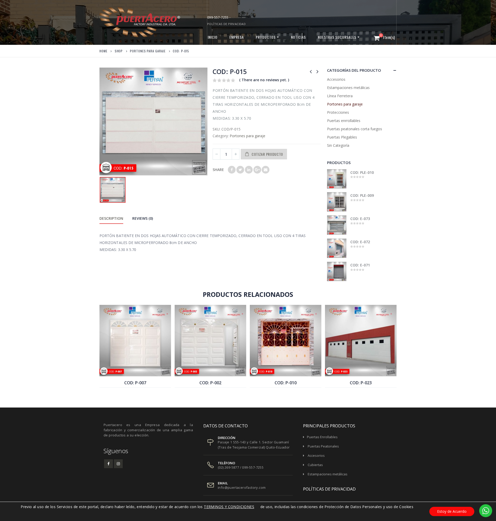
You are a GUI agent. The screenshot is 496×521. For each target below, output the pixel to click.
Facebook (232, 170)
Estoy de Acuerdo (452, 511)
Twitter (240, 170)
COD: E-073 (360, 218)
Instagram (118, 463)
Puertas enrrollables (343, 120)
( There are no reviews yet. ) (264, 79)
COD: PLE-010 (362, 172)
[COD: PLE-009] (336, 201)
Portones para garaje (247, 135)
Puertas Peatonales (323, 446)
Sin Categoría (338, 145)
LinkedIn (249, 170)
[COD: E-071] (336, 271)
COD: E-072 (360, 241)
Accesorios (336, 79)
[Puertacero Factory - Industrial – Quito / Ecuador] (131, 22)
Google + (257, 170)
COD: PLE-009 (362, 195)
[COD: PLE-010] (336, 179)
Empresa (236, 37)
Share (218, 169)
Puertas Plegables (342, 137)
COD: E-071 (360, 265)
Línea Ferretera (340, 95)
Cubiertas (315, 464)
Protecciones (338, 112)
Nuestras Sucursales (337, 37)
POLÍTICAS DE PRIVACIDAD (226, 24)
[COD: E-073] (336, 225)
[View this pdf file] (256, 506)
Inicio (213, 37)
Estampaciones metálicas (348, 87)
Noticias (298, 37)
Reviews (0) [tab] (142, 218)
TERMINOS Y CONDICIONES (229, 506)
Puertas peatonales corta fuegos (354, 128)
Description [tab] (111, 218)
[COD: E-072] (336, 248)
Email (265, 170)
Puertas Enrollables (322, 437)
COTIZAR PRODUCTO (267, 154)
